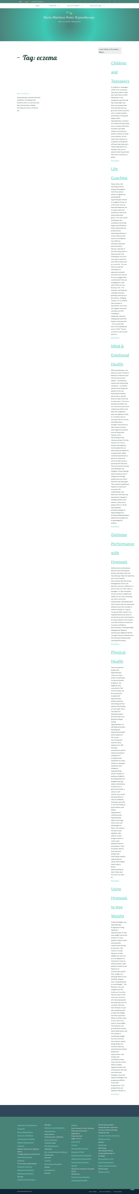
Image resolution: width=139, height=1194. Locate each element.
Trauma (74, 1145)
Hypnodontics (49, 1170)
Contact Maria (37, 1)
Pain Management (51, 1146)
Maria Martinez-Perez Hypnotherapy (69, 17)
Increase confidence (25, 1135)
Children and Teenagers (26, 1179)
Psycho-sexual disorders (80, 1177)
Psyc (79, 1180)
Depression (75, 1142)
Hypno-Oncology (50, 1140)
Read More (115, 161)
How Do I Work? (73, 5)
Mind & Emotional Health (120, 355)
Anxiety (74, 1125)
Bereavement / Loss (105, 1159)
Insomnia (20, 1160)
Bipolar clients (103, 1172)
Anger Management (106, 1162)
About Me (52, 5)
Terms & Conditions (105, 1191)
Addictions (102, 1145)
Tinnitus (47, 1160)
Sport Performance (24, 1157)
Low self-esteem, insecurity (109, 1135)
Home (38, 5)
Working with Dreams (25, 1170)
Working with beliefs (25, 1173)
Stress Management (25, 1132)
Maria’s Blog (92, 1191)
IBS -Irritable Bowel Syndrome (55, 1152)
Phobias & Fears (104, 1139)
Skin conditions (23, 93)
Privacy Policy (118, 1191)
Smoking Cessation (24, 1167)
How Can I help (95, 5)
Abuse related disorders (107, 1166)
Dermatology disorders (53, 1164)
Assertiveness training (26, 1139)
